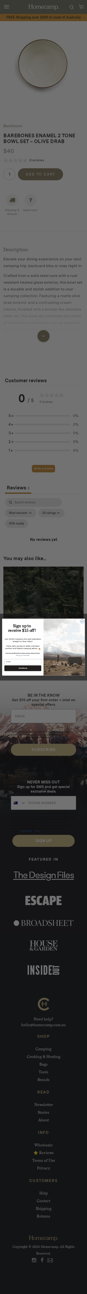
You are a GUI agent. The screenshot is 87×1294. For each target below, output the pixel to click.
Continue (23, 668)
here (20, 655)
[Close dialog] (82, 621)
